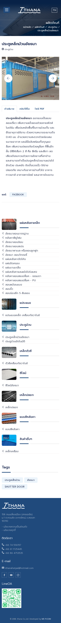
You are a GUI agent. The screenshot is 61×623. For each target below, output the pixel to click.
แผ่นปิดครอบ (12, 263)
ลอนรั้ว (8, 289)
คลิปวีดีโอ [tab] (25, 109)
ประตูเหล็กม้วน (12, 480)
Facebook (18, 194)
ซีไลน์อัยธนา (11, 385)
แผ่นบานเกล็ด (12, 268)
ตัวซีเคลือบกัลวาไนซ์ (16, 363)
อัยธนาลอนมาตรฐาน (16, 234)
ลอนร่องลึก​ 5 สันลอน (17, 293)
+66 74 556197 (13, 545)
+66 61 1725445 (13, 549)
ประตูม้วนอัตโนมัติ (14, 341)
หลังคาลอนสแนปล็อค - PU (20, 280)
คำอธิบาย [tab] (9, 109)
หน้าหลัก (27, 27)
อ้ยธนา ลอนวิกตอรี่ (15, 255)
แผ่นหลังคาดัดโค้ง (15, 259)
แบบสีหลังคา (12, 429)
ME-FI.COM (46, 619)
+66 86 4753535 (14, 553)
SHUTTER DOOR (14, 487)
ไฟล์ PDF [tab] (39, 109)
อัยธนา (31, 480)
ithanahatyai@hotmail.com (19, 568)
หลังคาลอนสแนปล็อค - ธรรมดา (22, 276)
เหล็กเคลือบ (11, 451)
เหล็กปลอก (11, 407)
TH (54, 10)
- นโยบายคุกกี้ (9, 530)
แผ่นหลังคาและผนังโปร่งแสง (20, 272)
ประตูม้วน (52, 27)
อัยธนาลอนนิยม (13, 242)
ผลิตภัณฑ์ (39, 27)
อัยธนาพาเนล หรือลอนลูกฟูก (21, 251)
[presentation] (8, 78)
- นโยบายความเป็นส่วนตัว (14, 526)
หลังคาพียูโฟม (12, 238)
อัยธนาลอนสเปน (14, 246)
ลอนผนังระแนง (13, 285)
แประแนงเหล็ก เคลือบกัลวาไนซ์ (22, 315)
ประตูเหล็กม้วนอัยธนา (16, 337)
